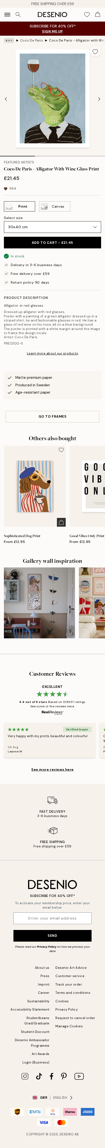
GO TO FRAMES (53, 416)
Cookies (62, 1001)
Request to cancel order (75, 1018)
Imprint (44, 984)
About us (42, 968)
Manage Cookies (69, 1026)
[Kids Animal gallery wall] (39, 602)
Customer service (69, 976)
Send (52, 935)
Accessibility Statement (30, 1009)
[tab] (17, 154)
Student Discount (35, 1032)
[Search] (18, 14)
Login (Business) (36, 1062)
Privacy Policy (46, 947)
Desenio (67, 1134)
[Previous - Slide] (6, 99)
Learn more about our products (52, 353)
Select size (13, 218)
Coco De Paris (31, 40)
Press (45, 976)
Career (44, 993)
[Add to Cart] (61, 522)
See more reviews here (52, 769)
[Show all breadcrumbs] (9, 40)
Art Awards (41, 1054)
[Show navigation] (7, 14)
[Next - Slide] (99, 99)
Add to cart (52, 242)
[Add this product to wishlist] (95, 51)
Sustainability (38, 1001)
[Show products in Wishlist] (87, 14)
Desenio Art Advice (71, 968)
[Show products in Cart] (97, 14)
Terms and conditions (72, 993)
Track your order (68, 984)
